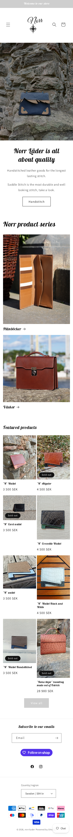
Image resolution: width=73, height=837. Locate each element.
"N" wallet (9, 592)
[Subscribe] (56, 738)
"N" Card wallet (12, 524)
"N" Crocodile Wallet (49, 543)
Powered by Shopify (46, 829)
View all (36, 703)
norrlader (30, 829)
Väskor (9, 407)
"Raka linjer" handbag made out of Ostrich (50, 684)
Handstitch (37, 202)
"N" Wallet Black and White (50, 605)
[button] (8, 24)
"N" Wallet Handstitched (17, 667)
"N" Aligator (44, 483)
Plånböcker (12, 329)
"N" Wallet (9, 483)
